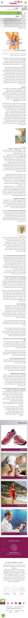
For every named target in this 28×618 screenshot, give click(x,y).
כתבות (17, 16)
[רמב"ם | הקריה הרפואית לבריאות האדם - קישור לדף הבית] (13, 2)
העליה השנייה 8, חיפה (19, 606)
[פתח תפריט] (25, 2)
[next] (3, 549)
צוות (18, 13)
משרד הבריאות (9, 606)
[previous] (25, 549)
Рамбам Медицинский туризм (14, 608)
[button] (11, 9)
